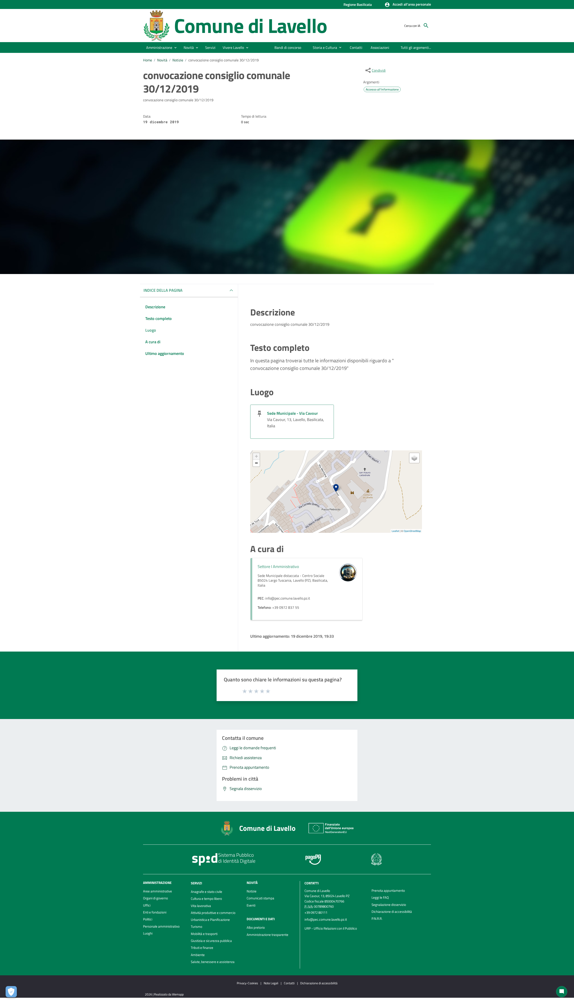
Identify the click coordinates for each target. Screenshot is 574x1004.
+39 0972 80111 (315, 912)
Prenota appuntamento (388, 890)
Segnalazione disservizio (389, 904)
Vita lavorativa (201, 905)
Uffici (146, 905)
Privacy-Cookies (247, 983)
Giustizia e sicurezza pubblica (211, 940)
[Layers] (414, 458)
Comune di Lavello (250, 25)
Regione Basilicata (358, 4)
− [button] (256, 463)
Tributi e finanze (202, 947)
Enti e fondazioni (154, 912)
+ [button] (256, 456)
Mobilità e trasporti (204, 933)
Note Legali (271, 983)
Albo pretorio (256, 927)
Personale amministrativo (161, 926)
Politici (147, 919)
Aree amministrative (157, 891)
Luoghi (147, 933)
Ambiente (198, 954)
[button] (408, 4)
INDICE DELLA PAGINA (163, 290)
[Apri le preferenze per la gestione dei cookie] (11, 991)
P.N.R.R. (377, 918)
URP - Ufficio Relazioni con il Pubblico (330, 928)
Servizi (196, 883)
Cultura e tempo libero (206, 898)
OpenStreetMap (412, 531)
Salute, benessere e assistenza (213, 961)
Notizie (177, 60)
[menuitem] (288, 47)
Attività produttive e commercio (213, 912)
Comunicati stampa (260, 898)
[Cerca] (426, 25)
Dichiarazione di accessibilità (392, 911)
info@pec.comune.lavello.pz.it (325, 919)
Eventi (251, 905)
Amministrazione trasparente (267, 934)
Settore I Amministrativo (278, 567)
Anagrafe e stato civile (206, 891)
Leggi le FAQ (380, 897)
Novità (162, 60)
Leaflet (395, 531)
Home (147, 60)
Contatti (311, 883)
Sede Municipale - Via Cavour (292, 413)
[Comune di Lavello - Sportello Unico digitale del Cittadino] (156, 25)
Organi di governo (155, 898)
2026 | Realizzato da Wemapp (164, 994)
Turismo (196, 926)
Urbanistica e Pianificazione (210, 919)
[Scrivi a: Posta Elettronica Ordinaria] (335, 924)
